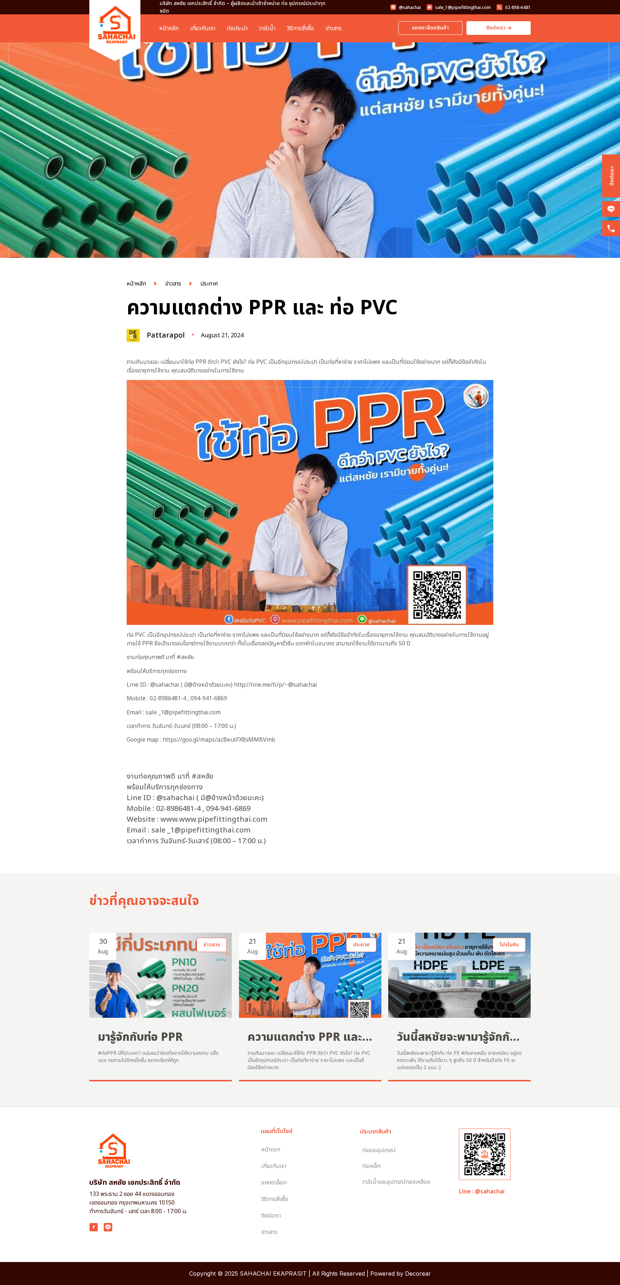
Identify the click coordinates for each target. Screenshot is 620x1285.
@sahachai (410, 7)
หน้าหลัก (169, 28)
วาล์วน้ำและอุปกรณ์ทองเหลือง (396, 1182)
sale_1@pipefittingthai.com (463, 7)
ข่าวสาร (333, 28)
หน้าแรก (270, 1149)
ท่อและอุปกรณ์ (379, 1150)
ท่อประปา (237, 28)
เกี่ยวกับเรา (202, 28)
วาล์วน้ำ (267, 28)
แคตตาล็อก (274, 1182)
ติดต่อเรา (612, 176)
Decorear (418, 1273)
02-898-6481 (518, 7)
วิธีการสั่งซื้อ (300, 28)
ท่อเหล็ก (371, 1166)
